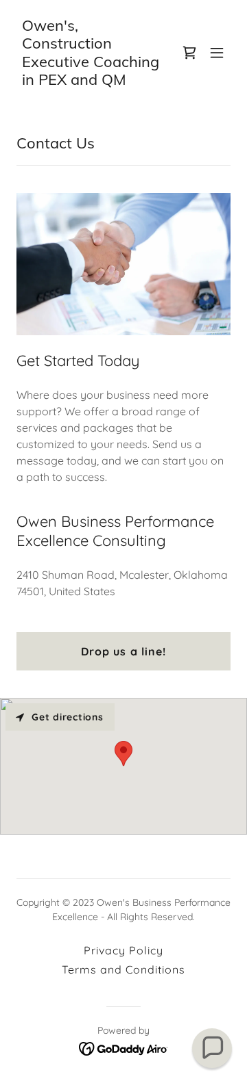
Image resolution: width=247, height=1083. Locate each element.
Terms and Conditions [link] (123, 969)
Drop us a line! (123, 651)
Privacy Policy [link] (123, 950)
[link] (91, 81)
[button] (217, 52)
